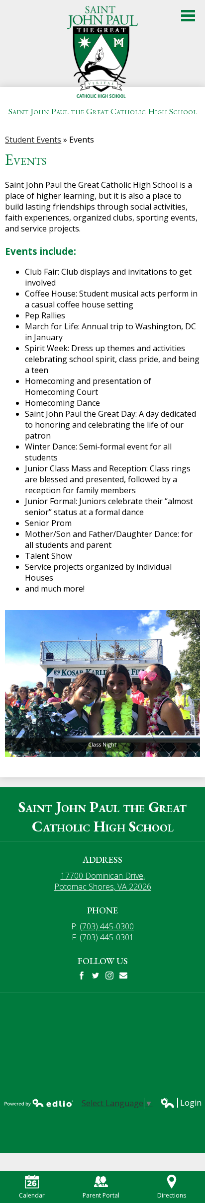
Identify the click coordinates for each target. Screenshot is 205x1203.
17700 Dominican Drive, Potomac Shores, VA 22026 (102, 881)
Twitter (96, 975)
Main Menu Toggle (188, 15)
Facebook (82, 975)
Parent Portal (101, 1195)
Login (181, 1103)
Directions (171, 1195)
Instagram (109, 975)
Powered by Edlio (39, 1103)
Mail (123, 975)
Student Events (33, 139)
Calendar (32, 1195)
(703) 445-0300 (107, 926)
